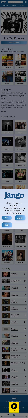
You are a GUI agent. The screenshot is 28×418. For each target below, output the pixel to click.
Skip (6, 217)
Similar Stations (19, 217)
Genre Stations (6, 224)
